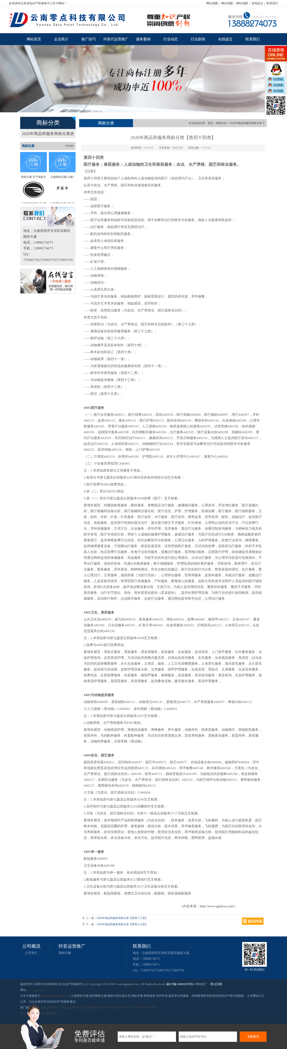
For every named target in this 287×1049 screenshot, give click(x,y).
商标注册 (65, 953)
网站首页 (34, 39)
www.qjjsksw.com (39, 990)
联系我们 (272, 3)
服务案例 (143, 39)
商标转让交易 (61, 995)
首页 (210, 123)
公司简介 (31, 953)
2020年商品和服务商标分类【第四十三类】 (122, 918)
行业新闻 (198, 39)
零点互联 (216, 984)
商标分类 (221, 123)
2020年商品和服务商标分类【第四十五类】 (122, 924)
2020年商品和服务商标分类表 (48, 133)
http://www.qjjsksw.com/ (217, 906)
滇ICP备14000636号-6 (180, 984)
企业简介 (61, 39)
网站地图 (212, 3)
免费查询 (253, 1036)
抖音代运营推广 (115, 39)
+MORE (69, 146)
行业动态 (170, 39)
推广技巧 (88, 39)
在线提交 (257, 3)
